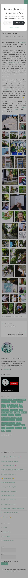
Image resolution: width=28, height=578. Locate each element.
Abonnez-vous (19, 22)
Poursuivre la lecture (14, 27)
